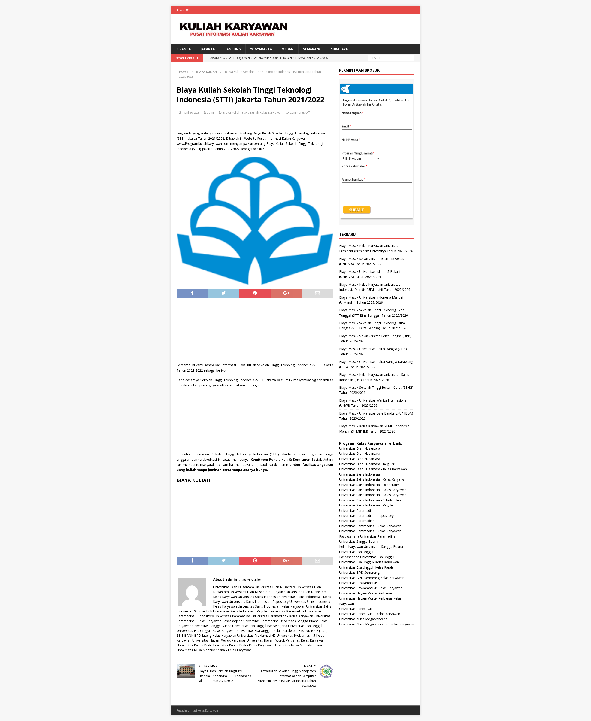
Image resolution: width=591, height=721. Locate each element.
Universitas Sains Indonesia (258, 596)
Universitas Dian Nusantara (233, 587)
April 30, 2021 (192, 112)
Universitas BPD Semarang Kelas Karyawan (371, 578)
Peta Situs (182, 10)
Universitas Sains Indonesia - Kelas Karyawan (271, 606)
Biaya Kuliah (231, 112)
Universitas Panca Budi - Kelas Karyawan (242, 645)
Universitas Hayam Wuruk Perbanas (219, 640)
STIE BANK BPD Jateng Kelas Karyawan (206, 635)
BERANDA (183, 49)
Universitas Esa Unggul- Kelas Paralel (264, 630)
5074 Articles (252, 579)
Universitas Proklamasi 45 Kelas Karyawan (370, 588)
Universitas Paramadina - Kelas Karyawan (282, 616)
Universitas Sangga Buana (299, 621)
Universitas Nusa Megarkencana (298, 645)
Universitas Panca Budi (194, 645)
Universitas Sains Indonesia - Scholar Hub (370, 500)
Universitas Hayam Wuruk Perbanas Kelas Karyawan (286, 640)
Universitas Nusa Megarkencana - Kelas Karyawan (214, 650)
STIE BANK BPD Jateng (310, 630)
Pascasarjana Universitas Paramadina (250, 621)
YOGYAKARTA (261, 49)
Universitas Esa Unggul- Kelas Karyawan (206, 630)
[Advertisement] (254, 332)
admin (211, 112)
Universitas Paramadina (286, 611)
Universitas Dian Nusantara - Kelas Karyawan (373, 469)
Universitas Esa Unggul (249, 626)
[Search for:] (391, 58)
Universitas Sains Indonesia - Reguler (240, 611)
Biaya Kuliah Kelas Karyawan (262, 112)
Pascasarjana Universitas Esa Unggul (294, 626)
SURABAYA (339, 49)
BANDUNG (232, 49)
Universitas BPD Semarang (359, 572)
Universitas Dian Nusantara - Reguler (257, 592)
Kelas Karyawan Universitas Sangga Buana (371, 546)
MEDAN (288, 49)
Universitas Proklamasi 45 (256, 635)
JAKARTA (207, 49)
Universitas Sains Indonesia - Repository (259, 601)
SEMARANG (312, 49)
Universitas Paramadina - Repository (366, 515)
